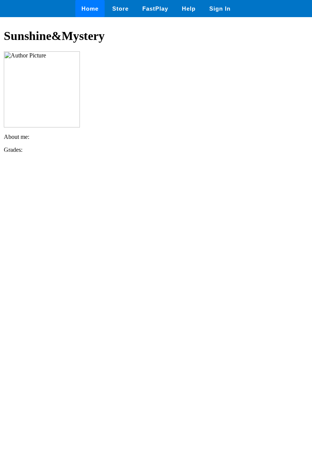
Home (90, 8)
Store (120, 8)
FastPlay (155, 8)
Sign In (220, 8)
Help (189, 8)
